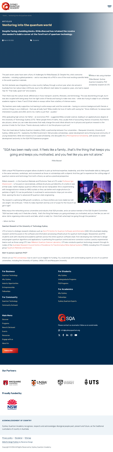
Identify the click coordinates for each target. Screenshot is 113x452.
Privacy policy (7, 438)
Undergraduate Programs (67, 279)
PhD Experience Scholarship (77, 136)
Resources (6, 335)
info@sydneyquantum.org (70, 330)
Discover (5, 319)
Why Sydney (6, 279)
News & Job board (8, 327)
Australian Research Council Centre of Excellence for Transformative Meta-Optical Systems (47, 245)
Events (4, 331)
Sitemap (28, 438)
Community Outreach (10, 305)
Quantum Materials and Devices (20, 248)
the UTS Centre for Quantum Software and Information (64, 231)
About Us (5, 343)
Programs (5, 323)
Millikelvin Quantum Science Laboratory (46, 242)
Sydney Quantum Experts (67, 301)
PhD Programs (63, 283)
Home (5, 15)
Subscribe (8, 351)
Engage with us (7, 339)
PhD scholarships (20, 258)
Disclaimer (19, 438)
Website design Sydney (10, 442)
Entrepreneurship (8, 287)
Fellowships (6, 291)
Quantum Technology (10, 275)
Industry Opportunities (10, 283)
